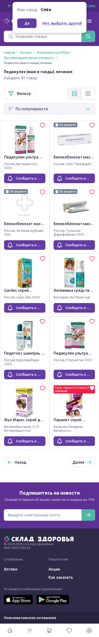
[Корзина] (49, 630)
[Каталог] (29, 630)
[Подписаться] (88, 515)
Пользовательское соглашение (30, 618)
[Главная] (40, 539)
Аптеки (10, 569)
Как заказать (61, 577)
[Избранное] (69, 630)
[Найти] (88, 36)
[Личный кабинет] (89, 630)
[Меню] (89, 21)
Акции (54, 569)
